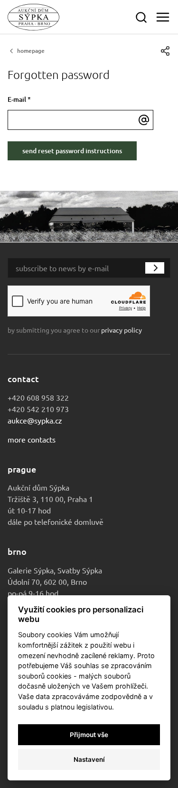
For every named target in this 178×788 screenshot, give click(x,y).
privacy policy (121, 329)
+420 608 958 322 (38, 397)
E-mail (19, 99)
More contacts (32, 439)
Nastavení (89, 759)
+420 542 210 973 (38, 409)
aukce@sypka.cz (35, 420)
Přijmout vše (89, 735)
